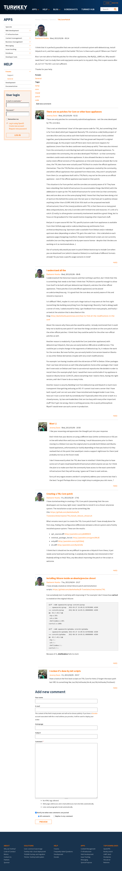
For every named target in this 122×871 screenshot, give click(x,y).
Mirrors (6, 854)
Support (10, 75)
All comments (45, 816)
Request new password (18, 129)
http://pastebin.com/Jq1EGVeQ (71, 541)
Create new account (16, 126)
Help (44, 9)
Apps (34, 9)
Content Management (88, 849)
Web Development (87, 854)
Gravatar (94, 713)
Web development (12, 30)
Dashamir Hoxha (42, 38)
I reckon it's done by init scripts (65, 671)
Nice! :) (52, 423)
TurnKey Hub (87, 9)
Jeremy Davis (51, 115)
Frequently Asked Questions (63, 851)
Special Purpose (86, 862)
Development (10, 82)
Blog (55, 9)
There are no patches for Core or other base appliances (74, 111)
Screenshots (71, 9)
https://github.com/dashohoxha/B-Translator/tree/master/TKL (79, 589)
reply (115, 262)
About (7, 845)
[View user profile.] (41, 30)
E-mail (37, 706)
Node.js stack (108, 851)
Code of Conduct (9, 851)
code (37, 100)
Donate (56, 857)
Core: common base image (33, 849)
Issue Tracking (85, 857)
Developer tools (11, 57)
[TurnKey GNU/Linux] (15, 9)
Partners (6, 860)
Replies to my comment (64, 816)
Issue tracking (11, 49)
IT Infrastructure (12, 34)
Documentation (11, 86)
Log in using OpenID (16, 123)
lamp (37, 85)
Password (10, 110)
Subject (38, 733)
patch (37, 96)
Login (107, 3)
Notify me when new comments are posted (53, 812)
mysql (37, 93)
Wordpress (107, 857)
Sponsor (7, 862)
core (37, 89)
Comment (39, 741)
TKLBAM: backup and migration (34, 854)
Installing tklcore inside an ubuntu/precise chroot (71, 578)
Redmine (106, 862)
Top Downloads (110, 845)
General (52, 19)
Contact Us (7, 857)
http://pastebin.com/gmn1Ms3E (86, 537)
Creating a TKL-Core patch (59, 493)
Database (9, 53)
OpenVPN (106, 849)
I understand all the (56, 270)
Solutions (29, 845)
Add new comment (43, 104)
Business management (14, 42)
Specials (9, 27)
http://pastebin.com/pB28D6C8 (78, 534)
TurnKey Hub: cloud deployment (35, 851)
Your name (39, 697)
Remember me (13, 119)
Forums (45, 19)
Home (37, 19)
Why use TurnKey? (10, 849)
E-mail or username (14, 101)
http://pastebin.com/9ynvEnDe (70, 545)
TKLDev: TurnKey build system (34, 857)
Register (115, 3)
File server (106, 860)
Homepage (39, 724)
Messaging (10, 46)
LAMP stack (107, 854)
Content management (14, 38)
